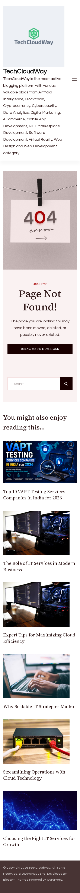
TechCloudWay (25, 71)
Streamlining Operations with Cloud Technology (34, 775)
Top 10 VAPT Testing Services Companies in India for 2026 (34, 495)
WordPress (54, 879)
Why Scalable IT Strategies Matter (39, 706)
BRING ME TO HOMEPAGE (40, 349)
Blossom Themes (15, 879)
